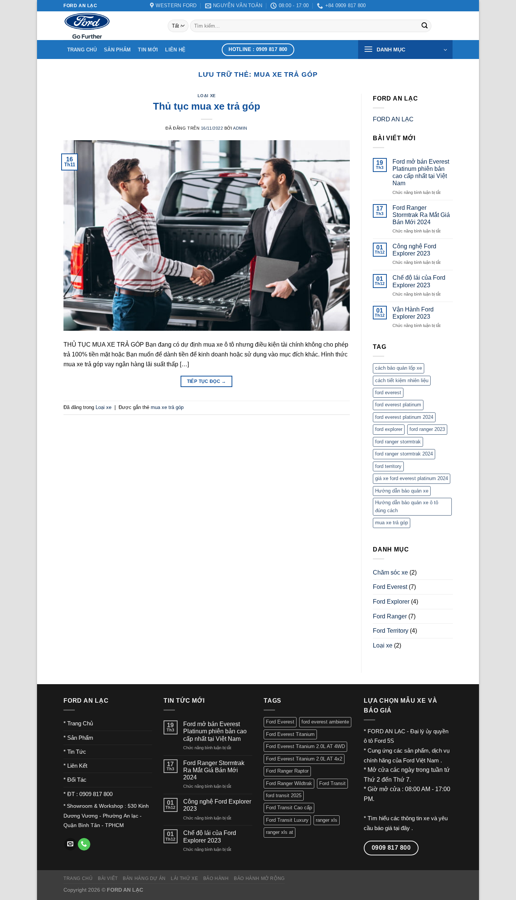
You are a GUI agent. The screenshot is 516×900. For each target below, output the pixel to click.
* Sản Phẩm (78, 737)
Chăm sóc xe (390, 572)
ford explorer (388, 429)
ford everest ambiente (325, 722)
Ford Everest (390, 587)
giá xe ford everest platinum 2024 (411, 478)
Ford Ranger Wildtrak (289, 783)
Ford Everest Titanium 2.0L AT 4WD (305, 746)
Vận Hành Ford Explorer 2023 (412, 312)
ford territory (388, 466)
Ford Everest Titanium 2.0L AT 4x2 (304, 759)
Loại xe (207, 95)
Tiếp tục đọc (206, 381)
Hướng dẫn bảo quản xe (401, 490)
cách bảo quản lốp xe (398, 368)
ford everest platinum (398, 404)
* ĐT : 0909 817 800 (88, 794)
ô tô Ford (375, 740)
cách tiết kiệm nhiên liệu (401, 380)
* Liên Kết (75, 765)
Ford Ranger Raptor (287, 771)
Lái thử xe (184, 878)
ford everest (388, 392)
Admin (240, 128)
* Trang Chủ (78, 723)
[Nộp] (424, 26)
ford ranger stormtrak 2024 (404, 454)
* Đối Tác (75, 779)
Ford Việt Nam (421, 760)
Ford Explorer (391, 601)
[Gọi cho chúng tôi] (84, 844)
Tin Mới (148, 50)
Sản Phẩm (117, 50)
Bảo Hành (216, 878)
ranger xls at (279, 832)
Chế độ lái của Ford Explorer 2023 (418, 281)
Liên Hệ (175, 50)
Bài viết (108, 878)
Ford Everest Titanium (290, 734)
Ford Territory (390, 630)
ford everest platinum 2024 (404, 417)
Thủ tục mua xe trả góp (206, 106)
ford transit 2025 (283, 795)
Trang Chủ (82, 50)
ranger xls (326, 820)
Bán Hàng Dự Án (144, 878)
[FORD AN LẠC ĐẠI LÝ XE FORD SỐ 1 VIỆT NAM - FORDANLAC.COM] (109, 25)
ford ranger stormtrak (398, 442)
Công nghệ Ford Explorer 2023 (414, 250)
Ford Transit (332, 783)
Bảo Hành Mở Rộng (259, 878)
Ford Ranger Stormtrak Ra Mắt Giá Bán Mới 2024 (421, 214)
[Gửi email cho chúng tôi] (70, 844)
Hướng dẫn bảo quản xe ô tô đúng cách (406, 506)
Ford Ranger (390, 616)
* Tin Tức (74, 751)
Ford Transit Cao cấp (289, 807)
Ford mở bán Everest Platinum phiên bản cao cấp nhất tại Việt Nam (420, 172)
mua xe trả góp (167, 407)
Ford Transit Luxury (287, 820)
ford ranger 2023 (427, 429)
